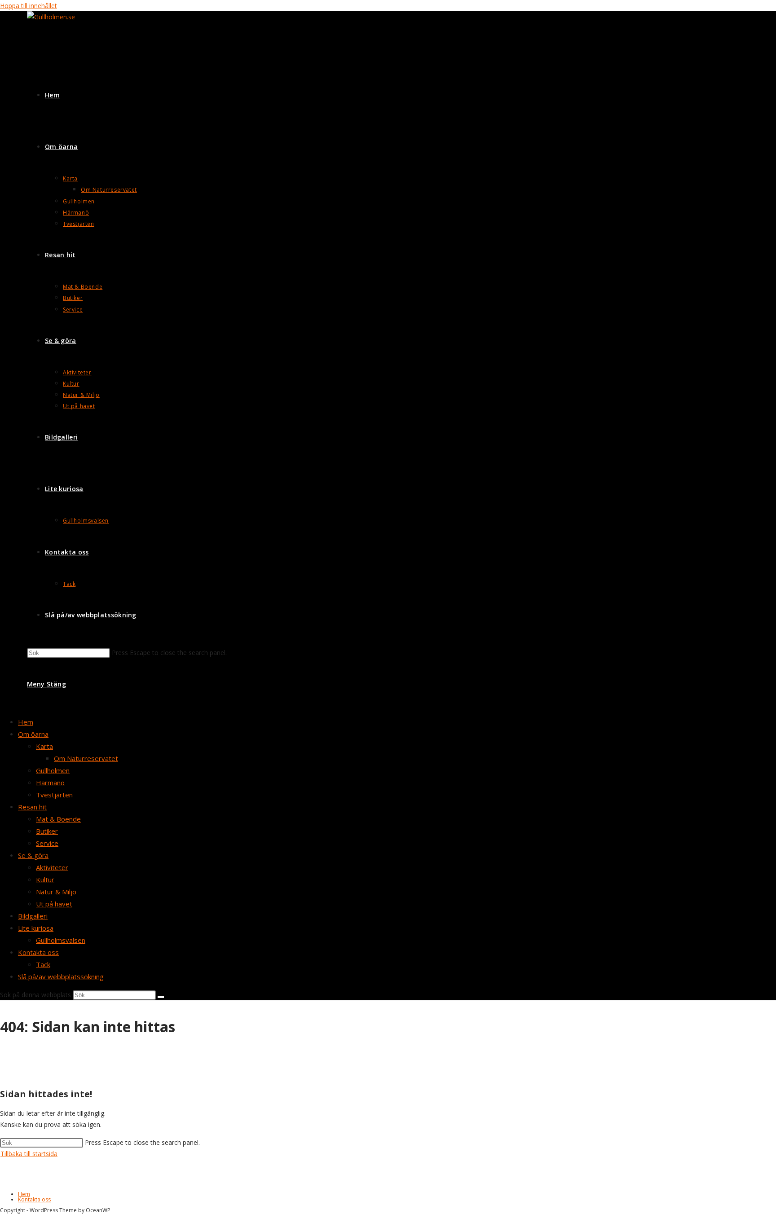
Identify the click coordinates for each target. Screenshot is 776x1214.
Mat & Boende (58, 818)
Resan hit (32, 806)
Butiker (47, 831)
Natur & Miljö (56, 891)
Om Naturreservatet (86, 758)
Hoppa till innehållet (28, 5)
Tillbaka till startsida (28, 1153)
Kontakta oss (38, 952)
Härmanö (50, 782)
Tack (43, 964)
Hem (25, 721)
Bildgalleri (33, 915)
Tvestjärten (54, 794)
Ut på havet (54, 903)
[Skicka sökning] (161, 997)
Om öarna (33, 734)
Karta (44, 746)
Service (47, 843)
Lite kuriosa (35, 928)
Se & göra (33, 855)
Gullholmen (53, 770)
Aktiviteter (52, 867)
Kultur (45, 879)
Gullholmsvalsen (60, 940)
